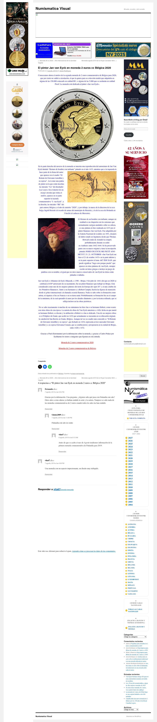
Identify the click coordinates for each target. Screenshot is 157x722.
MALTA (129, 582)
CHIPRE (129, 539)
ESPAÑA (129, 550)
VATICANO (130, 594)
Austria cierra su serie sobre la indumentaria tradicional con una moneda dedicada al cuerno (137, 659)
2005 (129, 501)
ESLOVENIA (131, 547)
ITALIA (129, 571)
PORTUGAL (130, 588)
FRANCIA (130, 559)
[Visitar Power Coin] (136, 232)
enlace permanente (77, 373)
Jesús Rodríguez (65, 71)
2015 (129, 472)
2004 (129, 504)
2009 (129, 490)
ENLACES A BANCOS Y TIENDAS (135, 628)
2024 (129, 446)
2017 (129, 466)
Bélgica (60, 373)
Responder (48, 409)
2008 (129, 493)
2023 (129, 449)
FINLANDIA (130, 556)
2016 (129, 469)
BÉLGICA (130, 533)
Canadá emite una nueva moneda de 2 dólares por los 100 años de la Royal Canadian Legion (137, 701)
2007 (129, 495)
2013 (129, 478)
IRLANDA (130, 568)
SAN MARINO (131, 591)
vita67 (56, 489)
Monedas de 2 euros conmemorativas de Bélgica (77, 348)
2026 (129, 440)
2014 (129, 475)
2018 (129, 463)
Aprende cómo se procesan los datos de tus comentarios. (94, 551)
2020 (129, 458)
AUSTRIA (130, 530)
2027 (129, 437)
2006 (129, 498)
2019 (129, 461)
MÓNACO (130, 585)
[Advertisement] (17, 221)
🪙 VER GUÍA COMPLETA (136, 418)
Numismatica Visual (53, 8)
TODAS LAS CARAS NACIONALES (133, 610)
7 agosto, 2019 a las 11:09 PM (62, 418)
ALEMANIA (130, 524)
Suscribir (128, 135)
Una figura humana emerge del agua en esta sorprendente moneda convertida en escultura (137, 679)
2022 (129, 452)
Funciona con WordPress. (133, 716)
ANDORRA (130, 527)
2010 (129, 487)
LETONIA (130, 574)
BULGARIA (130, 536)
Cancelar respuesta (67, 489)
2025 (129, 443)
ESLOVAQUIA (131, 545)
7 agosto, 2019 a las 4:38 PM (54, 463)
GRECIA (129, 562)
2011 (129, 484)
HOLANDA (130, 565)
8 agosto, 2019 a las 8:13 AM (68, 437)
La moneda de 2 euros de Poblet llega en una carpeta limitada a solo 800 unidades (136, 694)
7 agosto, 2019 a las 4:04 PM (54, 392)
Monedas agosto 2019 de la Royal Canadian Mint (99, 60)
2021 (129, 455)
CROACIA (130, 542)
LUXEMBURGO (132, 579)
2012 (129, 481)
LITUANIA (130, 576)
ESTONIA (130, 553)
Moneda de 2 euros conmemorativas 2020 (77, 342)
